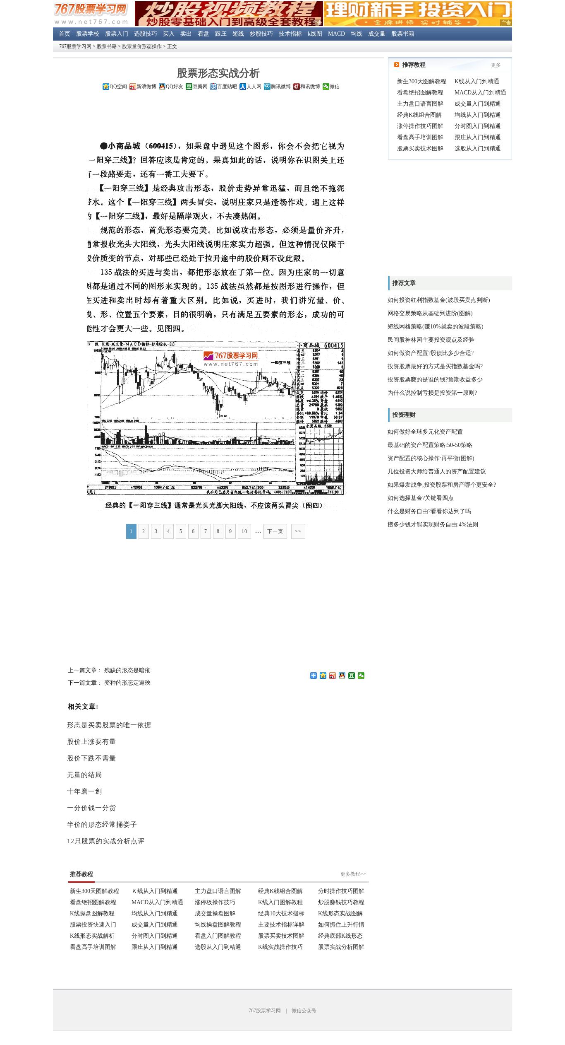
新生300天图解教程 (421, 81)
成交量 (376, 34)
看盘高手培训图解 (420, 137)
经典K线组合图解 (419, 115)
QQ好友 (174, 86)
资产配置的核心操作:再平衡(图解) (431, 458)
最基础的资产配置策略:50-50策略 (430, 445)
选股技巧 (145, 34)
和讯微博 (310, 86)
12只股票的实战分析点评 (106, 841)
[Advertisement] (218, 117)
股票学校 (87, 34)
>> (298, 531)
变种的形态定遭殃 (127, 683)
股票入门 (116, 34)
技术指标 (290, 34)
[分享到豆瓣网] (351, 675)
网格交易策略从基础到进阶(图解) (430, 313)
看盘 (203, 34)
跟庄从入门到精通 (478, 137)
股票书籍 (402, 34)
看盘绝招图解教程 (420, 92)
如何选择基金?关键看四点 (421, 498)
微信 (335, 86)
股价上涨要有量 (91, 741)
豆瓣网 (200, 86)
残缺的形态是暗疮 (127, 670)
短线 (238, 34)
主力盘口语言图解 (420, 104)
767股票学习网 (75, 46)
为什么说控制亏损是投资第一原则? (432, 393)
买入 (169, 34)
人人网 (254, 86)
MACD (336, 34)
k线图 (315, 34)
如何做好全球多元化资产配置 (425, 432)
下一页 (275, 531)
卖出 (186, 34)
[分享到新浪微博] (332, 675)
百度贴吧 (227, 86)
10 (244, 531)
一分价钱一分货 (91, 807)
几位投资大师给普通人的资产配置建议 (437, 471)
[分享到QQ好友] (342, 675)
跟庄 (221, 34)
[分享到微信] (361, 675)
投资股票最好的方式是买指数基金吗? (435, 366)
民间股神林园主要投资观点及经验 (431, 340)
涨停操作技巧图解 (420, 126)
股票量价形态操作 (142, 46)
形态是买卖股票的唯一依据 (109, 725)
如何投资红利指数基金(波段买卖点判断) (439, 300)
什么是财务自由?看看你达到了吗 (429, 511)
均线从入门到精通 (478, 115)
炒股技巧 (261, 34)
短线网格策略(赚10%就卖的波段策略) (436, 326)
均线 (356, 34)
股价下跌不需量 (91, 758)
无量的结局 (84, 774)
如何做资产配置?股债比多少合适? (431, 353)
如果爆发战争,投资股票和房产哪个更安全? (442, 485)
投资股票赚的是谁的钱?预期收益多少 (435, 379)
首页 (64, 34)
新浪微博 (146, 86)
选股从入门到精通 (478, 148)
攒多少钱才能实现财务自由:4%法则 (433, 524)
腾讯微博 (281, 86)
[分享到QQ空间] (323, 675)
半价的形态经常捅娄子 (102, 824)
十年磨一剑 (84, 791)
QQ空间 (118, 86)
